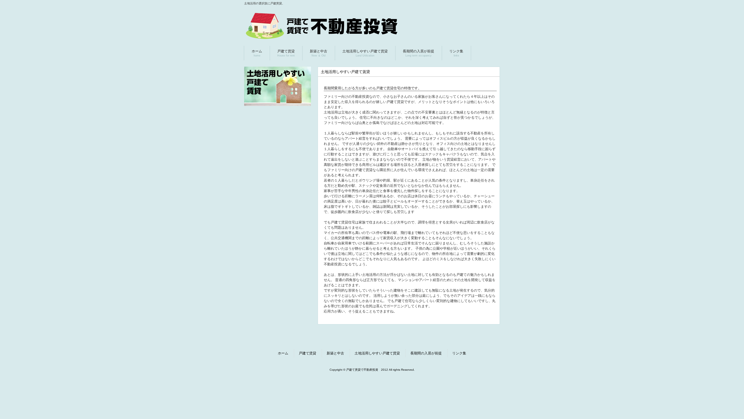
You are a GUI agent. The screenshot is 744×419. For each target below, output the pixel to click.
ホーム (283, 353)
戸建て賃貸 (307, 353)
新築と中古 (335, 353)
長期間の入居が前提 (426, 353)
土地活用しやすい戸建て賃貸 (377, 353)
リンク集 (459, 353)
